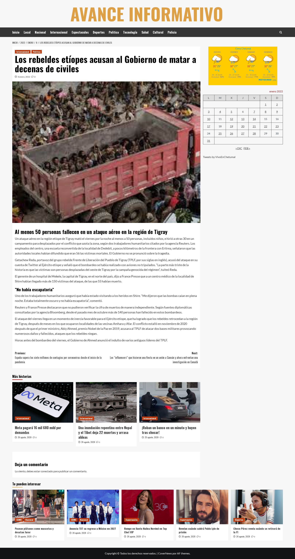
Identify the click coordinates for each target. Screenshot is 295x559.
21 (254, 126)
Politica (114, 32)
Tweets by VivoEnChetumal (219, 156)
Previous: (58, 357)
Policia (172, 32)
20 (242, 126)
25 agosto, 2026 (152, 437)
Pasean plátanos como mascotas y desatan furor (34, 530)
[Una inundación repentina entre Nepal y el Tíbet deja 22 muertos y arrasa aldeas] (106, 402)
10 (208, 118)
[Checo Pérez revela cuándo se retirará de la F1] (257, 507)
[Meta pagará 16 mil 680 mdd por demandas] (42, 402)
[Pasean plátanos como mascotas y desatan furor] (38, 507)
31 (208, 140)
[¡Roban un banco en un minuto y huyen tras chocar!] (169, 402)
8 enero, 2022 (24, 76)
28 (254, 133)
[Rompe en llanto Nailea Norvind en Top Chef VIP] (148, 507)
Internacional (58, 32)
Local (27, 32)
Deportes (98, 32)
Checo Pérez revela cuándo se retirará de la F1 (256, 530)
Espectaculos (80, 32)
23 (277, 126)
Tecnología (130, 32)
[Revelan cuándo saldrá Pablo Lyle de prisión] (202, 507)
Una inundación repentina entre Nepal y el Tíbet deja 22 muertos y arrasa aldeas (105, 432)
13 (242, 118)
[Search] (281, 32)
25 (220, 133)
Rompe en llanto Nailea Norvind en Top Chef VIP (145, 530)
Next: (154, 357)
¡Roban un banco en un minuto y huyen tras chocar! (169, 430)
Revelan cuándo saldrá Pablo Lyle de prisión (199, 530)
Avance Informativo (146, 13)
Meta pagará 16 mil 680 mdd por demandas (38, 430)
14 (254, 118)
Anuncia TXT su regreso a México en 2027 (92, 528)
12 (231, 118)
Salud (145, 32)
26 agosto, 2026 (25, 437)
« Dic (239, 148)
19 (231, 126)
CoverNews (165, 553)
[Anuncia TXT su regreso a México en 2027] (93, 507)
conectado (47, 471)
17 (208, 126)
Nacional (40, 32)
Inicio (15, 32)
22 (265, 126)
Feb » (247, 148)
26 (231, 133)
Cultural (158, 32)
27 (242, 133)
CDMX (19, 519)
